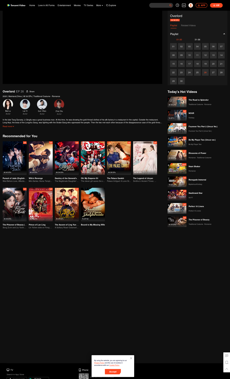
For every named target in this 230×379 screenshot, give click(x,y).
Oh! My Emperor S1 (89, 178)
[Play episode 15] (173, 63)
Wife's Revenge (36, 178)
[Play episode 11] (197, 55)
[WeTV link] (16, 5)
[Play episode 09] (181, 55)
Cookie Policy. (114, 365)
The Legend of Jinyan (143, 178)
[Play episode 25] (197, 72)
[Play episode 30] (181, 81)
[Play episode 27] (213, 72)
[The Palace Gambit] (119, 158)
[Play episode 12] (205, 55)
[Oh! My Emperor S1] (93, 158)
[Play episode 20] (213, 63)
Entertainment (64, 5)
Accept (112, 371)
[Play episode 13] (213, 55)
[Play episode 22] (173, 72)
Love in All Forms (46, 5)
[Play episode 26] (205, 72)
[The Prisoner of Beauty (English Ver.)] (15, 204)
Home (32, 5)
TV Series (88, 5)
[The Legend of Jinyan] (145, 158)
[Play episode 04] (197, 46)
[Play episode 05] (205, 46)
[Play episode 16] (181, 63)
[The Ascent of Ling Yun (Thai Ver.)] (67, 204)
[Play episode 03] (189, 46)
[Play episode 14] (221, 55)
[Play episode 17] (189, 63)
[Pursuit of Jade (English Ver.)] (15, 158)
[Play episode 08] (173, 55)
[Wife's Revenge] (41, 158)
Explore (112, 5)
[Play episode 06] (213, 46)
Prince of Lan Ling (37, 224)
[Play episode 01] (173, 46)
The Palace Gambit (115, 178)
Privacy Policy (99, 363)
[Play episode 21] (221, 63)
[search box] (170, 5)
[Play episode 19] (205, 63)
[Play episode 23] (181, 72)
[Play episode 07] (221, 46)
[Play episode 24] (189, 72)
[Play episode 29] (173, 81)
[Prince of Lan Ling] (41, 204)
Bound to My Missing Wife (93, 224)
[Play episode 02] (181, 46)
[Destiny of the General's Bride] (67, 158)
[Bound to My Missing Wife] (93, 204)
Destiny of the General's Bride (68, 178)
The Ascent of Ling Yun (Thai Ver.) (70, 224)
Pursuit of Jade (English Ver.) (16, 178)
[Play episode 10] (189, 55)
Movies (77, 5)
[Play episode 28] (221, 72)
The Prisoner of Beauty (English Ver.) (19, 224)
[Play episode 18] (197, 63)
